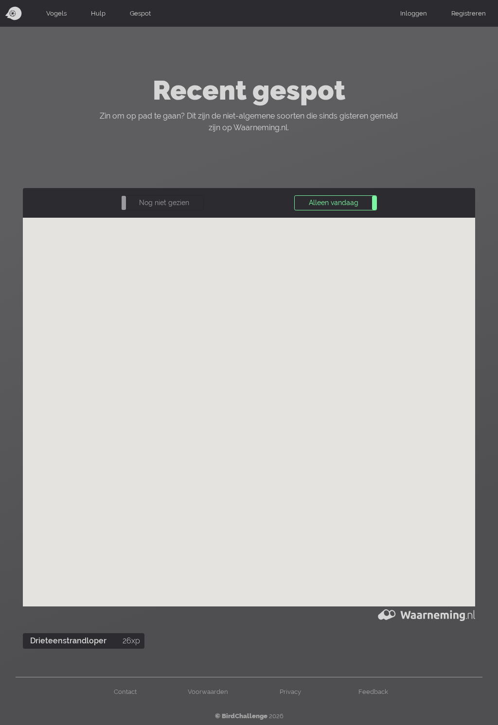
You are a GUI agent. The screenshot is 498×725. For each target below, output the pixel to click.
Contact (125, 691)
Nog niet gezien (164, 203)
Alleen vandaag (333, 203)
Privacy (290, 691)
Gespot (140, 13)
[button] (162, 202)
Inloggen (413, 13)
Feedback (373, 691)
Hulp (98, 13)
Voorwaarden (208, 691)
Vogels (56, 13)
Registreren (468, 13)
